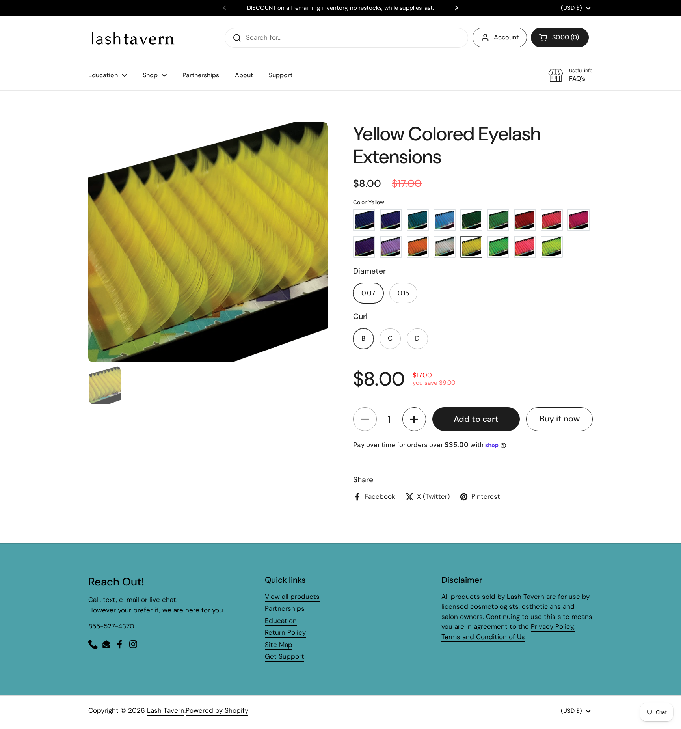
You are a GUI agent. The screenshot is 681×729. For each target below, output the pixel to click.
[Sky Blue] (445, 220)
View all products (292, 596)
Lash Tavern (165, 710)
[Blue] (364, 220)
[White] (445, 247)
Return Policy (285, 632)
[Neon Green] (498, 247)
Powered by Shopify (217, 710)
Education (281, 620)
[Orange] (418, 247)
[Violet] (364, 247)
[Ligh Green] (498, 220)
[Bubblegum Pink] (552, 220)
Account (506, 37)
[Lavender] (391, 247)
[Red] (525, 220)
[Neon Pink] (525, 247)
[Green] (471, 220)
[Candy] (391, 220)
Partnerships (285, 608)
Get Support (284, 656)
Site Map (278, 644)
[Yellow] (471, 247)
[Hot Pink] (579, 220)
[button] (560, 37)
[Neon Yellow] (552, 247)
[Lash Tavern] (132, 38)
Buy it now (560, 418)
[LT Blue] (418, 220)
